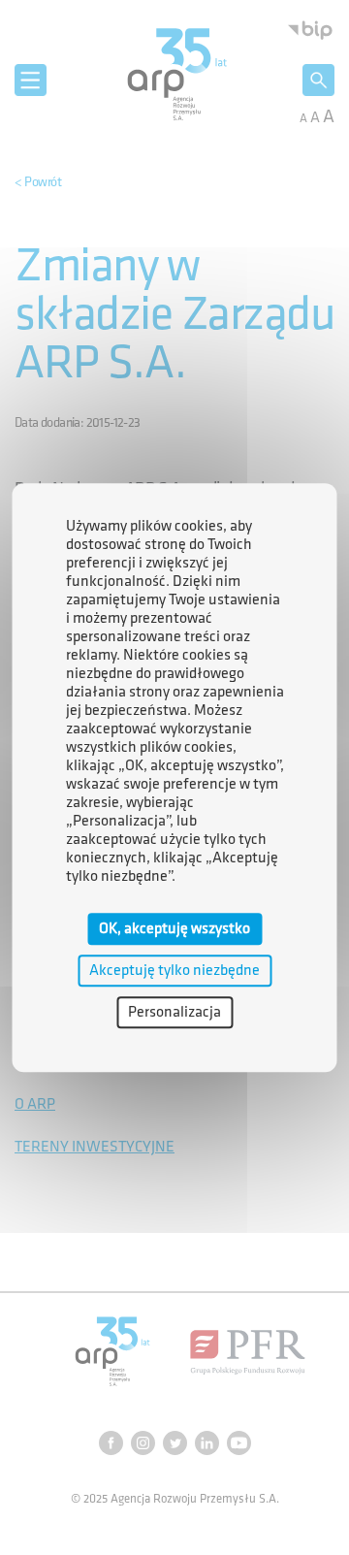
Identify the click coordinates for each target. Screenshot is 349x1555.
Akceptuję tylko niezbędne (174, 970)
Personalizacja (174, 1012)
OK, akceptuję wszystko (174, 929)
